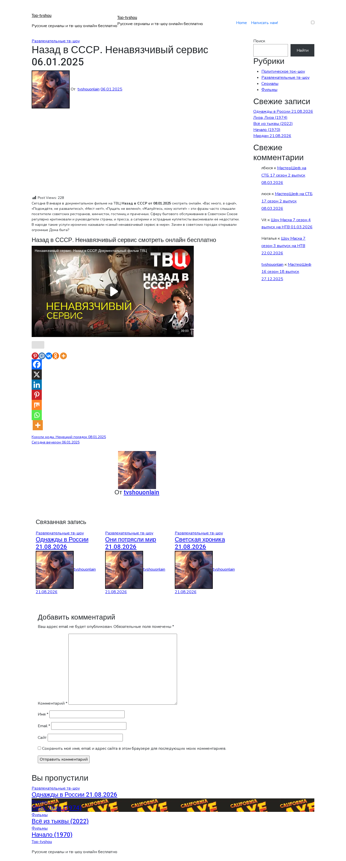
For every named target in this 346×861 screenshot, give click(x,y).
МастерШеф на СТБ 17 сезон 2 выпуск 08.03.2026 (283, 175)
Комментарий (52, 703)
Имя (43, 714)
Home (241, 23)
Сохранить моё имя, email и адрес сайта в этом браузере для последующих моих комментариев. (134, 748)
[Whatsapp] (37, 415)
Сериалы (269, 83)
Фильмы (269, 89)
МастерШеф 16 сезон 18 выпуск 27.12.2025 (286, 272)
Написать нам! (264, 23)
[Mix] (37, 405)
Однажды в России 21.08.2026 (62, 543)
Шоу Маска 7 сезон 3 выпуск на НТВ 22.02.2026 (283, 246)
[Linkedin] (37, 385)
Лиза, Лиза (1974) (270, 117)
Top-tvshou (41, 16)
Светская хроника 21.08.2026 (200, 543)
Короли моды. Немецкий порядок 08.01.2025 (69, 437)
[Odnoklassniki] (55, 355)
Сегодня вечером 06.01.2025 (56, 442)
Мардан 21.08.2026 (272, 136)
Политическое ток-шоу (283, 71)
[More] (63, 355)
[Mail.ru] (42, 355)
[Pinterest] (35, 355)
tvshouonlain (89, 89)
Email (44, 726)
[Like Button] (38, 345)
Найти (303, 50)
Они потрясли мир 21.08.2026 (130, 543)
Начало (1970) (266, 130)
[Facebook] (37, 364)
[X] (37, 374)
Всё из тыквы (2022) (273, 123)
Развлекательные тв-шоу (56, 41)
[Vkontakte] (48, 355)
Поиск (259, 41)
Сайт (42, 737)
